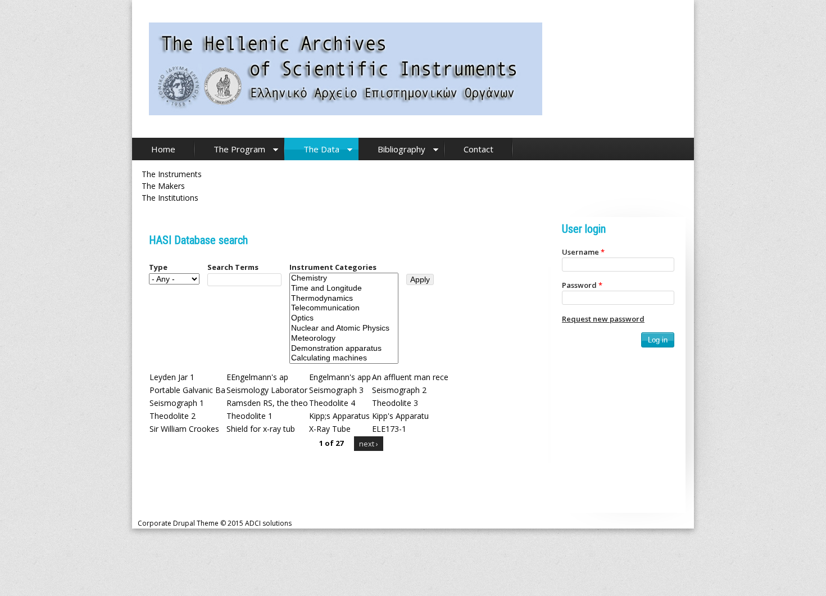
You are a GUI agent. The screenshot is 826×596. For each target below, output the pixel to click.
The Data (321, 149)
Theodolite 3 (395, 403)
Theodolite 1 (249, 415)
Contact (478, 149)
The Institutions (170, 197)
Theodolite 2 (172, 415)
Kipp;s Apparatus (339, 415)
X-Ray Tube (330, 428)
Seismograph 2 (399, 390)
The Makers (163, 185)
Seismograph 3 (336, 390)
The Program (239, 149)
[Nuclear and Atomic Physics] (344, 328)
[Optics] (344, 318)
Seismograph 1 (176, 403)
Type (158, 267)
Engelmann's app (340, 377)
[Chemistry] (344, 278)
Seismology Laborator (266, 390)
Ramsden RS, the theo (267, 403)
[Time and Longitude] (344, 288)
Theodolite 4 (332, 403)
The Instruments (172, 174)
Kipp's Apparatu (400, 415)
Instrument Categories (332, 267)
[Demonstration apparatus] (344, 349)
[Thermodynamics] (344, 299)
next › (368, 444)
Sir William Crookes (184, 428)
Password (582, 285)
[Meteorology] (344, 338)
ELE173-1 (389, 428)
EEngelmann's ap (257, 377)
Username (583, 252)
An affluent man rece (410, 377)
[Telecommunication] (344, 308)
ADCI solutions (268, 523)
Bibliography (401, 149)
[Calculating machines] (344, 358)
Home (163, 149)
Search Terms (232, 267)
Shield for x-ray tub (260, 428)
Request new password (603, 319)
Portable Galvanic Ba (187, 390)
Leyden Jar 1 (171, 377)
